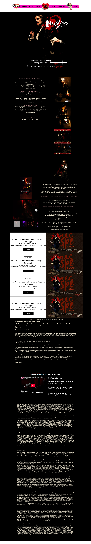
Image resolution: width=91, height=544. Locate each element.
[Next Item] (36, 210)
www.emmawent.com (29, 463)
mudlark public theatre (58, 214)
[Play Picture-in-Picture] (33, 197)
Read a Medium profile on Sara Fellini (59, 203)
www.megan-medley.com (22, 428)
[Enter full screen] (36, 197)
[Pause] (15, 197)
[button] (52, 6)
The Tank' (48, 217)
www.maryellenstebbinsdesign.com (54, 495)
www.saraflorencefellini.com (46, 418)
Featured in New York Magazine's (23, 321)
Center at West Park (49, 213)
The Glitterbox (60, 215)
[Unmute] (18, 197)
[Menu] (45, 6)
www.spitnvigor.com (63, 439)
